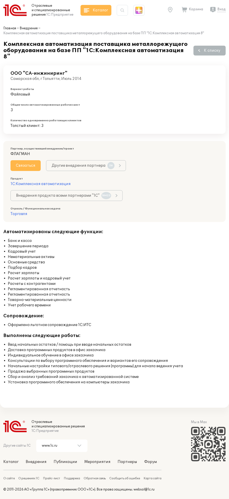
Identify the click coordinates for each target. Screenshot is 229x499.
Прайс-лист (51, 478)
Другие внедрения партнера (82, 165)
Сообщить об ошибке (124, 478)
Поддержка (72, 478)
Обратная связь (95, 478)
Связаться (25, 165)
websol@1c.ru (144, 489)
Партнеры (127, 462)
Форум (150, 462)
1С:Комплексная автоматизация (41, 184)
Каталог (11, 462)
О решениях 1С (28, 478)
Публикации (65, 462)
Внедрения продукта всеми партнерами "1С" (63, 195)
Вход (221, 9)
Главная (9, 28)
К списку (212, 50)
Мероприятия (97, 462)
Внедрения (29, 28)
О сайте (9, 478)
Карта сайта (152, 478)
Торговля (19, 214)
